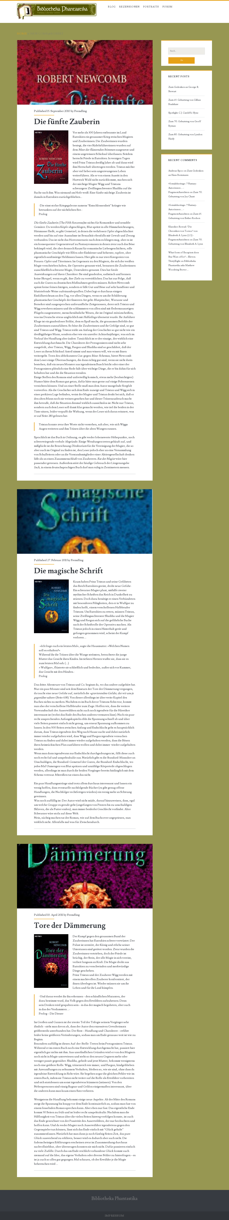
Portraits (151, 6)
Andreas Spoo (175, 170)
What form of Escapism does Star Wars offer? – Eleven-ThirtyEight (183, 257)
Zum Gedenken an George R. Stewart (183, 89)
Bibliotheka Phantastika (114, 1198)
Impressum (114, 1215)
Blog (112, 6)
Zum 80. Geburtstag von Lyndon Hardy (185, 136)
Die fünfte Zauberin (85, 72)
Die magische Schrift (85, 521)
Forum (167, 6)
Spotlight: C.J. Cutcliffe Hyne (183, 112)
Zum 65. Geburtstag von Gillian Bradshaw (184, 102)
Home (22, 33)
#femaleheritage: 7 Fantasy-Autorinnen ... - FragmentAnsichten (182, 188)
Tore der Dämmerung (85, 876)
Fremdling (80, 111)
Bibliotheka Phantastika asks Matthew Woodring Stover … (182, 265)
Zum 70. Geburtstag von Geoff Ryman (184, 123)
